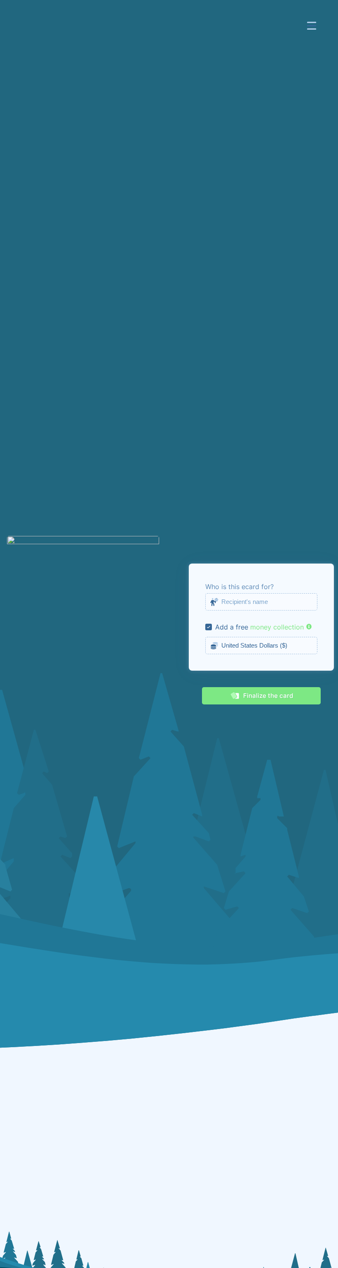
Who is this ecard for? (239, 587)
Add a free (231, 627)
